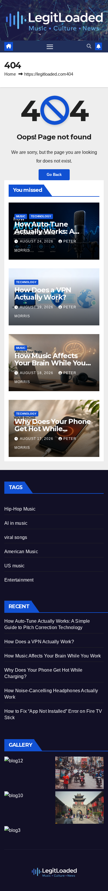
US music (14, 565)
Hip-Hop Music (20, 508)
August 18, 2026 (37, 373)
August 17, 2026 (37, 439)
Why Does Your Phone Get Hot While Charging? (52, 428)
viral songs (15, 537)
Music (20, 216)
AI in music (15, 523)
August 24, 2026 (37, 241)
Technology (41, 216)
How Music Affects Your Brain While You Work (50, 362)
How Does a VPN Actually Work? (42, 293)
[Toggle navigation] (49, 47)
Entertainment (19, 579)
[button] (89, 46)
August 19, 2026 (37, 307)
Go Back (54, 174)
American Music (21, 551)
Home (10, 74)
